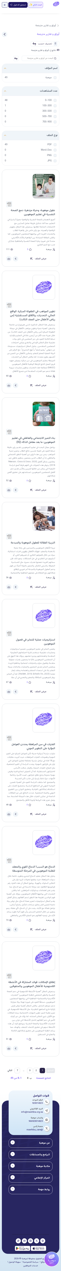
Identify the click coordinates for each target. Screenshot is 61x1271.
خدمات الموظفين (30, 1265)
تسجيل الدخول (20, 4)
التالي (9, 1070)
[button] (16, 58)
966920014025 (36, 1121)
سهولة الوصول (15, 1262)
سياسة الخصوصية (30, 1262)
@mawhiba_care (35, 1130)
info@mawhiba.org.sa (32, 1112)
